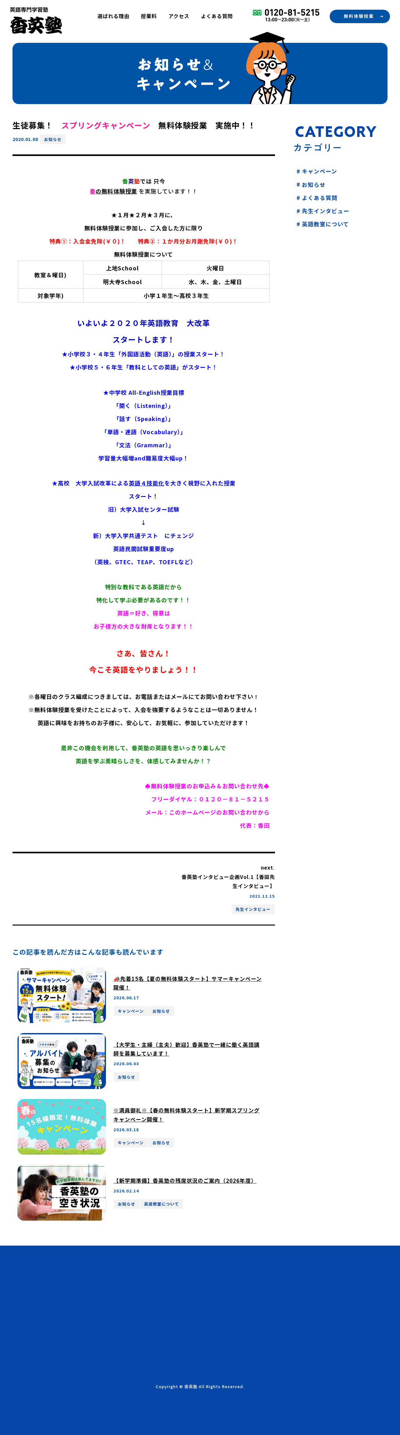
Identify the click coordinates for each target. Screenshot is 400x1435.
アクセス (178, 16)
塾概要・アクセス (163, 1299)
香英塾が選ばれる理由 (169, 1277)
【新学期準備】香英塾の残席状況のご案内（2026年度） (185, 1180)
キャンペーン (131, 1011)
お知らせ (53, 139)
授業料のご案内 (161, 1288)
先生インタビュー (253, 909)
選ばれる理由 (113, 16)
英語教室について (161, 1204)
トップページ (158, 1266)
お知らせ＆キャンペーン (172, 1321)
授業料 (149, 16)
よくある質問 (217, 16)
